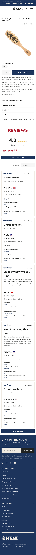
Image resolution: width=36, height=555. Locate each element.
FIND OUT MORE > (29, 4)
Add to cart (23, 72)
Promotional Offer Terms (9, 495)
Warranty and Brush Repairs (10, 488)
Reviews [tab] (9, 151)
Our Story (4, 507)
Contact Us (5, 475)
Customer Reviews (7, 513)
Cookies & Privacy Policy (7, 547)
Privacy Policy (18, 458)
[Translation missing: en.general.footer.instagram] (2, 463)
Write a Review (22, 158)
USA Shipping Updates (9, 478)
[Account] (26, 8)
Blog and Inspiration (8, 527)
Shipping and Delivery (8, 482)
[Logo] (18, 8)
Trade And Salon (7, 523)
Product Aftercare (7, 485)
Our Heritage (6, 510)
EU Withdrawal (6, 498)
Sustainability (6, 530)
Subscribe (27, 450)
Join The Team (6, 517)
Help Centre (5, 472)
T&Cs (9, 458)
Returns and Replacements (10, 492)
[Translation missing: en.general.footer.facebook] (6, 463)
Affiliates (4, 520)
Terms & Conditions (20, 547)
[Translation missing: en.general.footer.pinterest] (10, 463)
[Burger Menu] (4, 8)
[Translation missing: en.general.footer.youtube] (15, 463)
